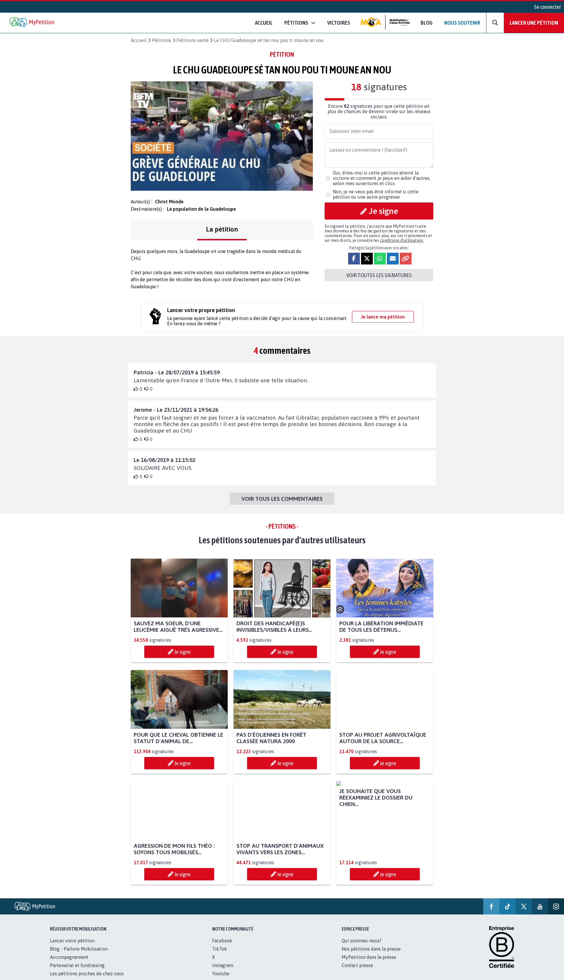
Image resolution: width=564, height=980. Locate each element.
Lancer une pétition (534, 22)
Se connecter (547, 7)
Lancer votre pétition (72, 947)
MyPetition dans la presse (369, 963)
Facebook (222, 947)
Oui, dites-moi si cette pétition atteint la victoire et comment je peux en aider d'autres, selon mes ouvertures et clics (381, 178)
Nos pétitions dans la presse (371, 955)
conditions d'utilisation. (402, 240)
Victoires (338, 22)
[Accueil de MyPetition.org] (32, 23)
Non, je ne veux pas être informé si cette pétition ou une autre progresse (376, 194)
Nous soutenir (462, 22)
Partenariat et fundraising (77, 971)
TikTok (219, 955)
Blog (426, 22)
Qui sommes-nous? (362, 947)
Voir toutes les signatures (379, 275)
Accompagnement (69, 963)
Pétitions (161, 40)
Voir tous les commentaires (282, 498)
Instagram (222, 971)
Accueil (264, 22)
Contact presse (357, 971)
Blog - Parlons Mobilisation (79, 955)
